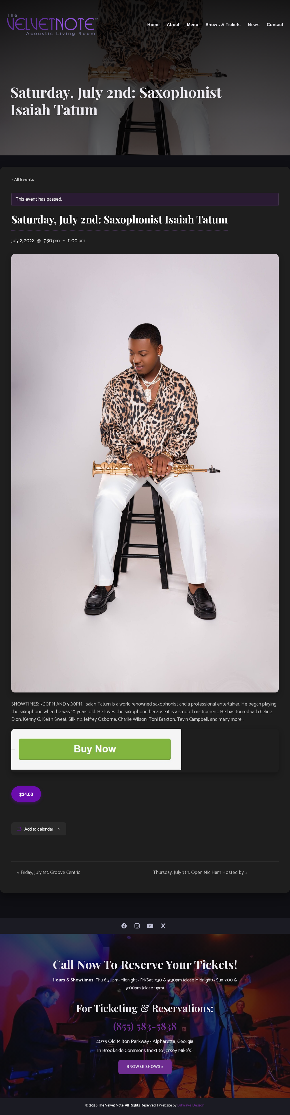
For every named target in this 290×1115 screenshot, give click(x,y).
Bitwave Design (190, 1105)
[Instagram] (138, 925)
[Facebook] (125, 925)
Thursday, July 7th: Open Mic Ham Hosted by (200, 873)
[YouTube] (151, 925)
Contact (275, 24)
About (173, 24)
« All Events (22, 179)
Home (153, 24)
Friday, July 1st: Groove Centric (48, 873)
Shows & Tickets (223, 24)
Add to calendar (38, 829)
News (253, 24)
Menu (193, 24)
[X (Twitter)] (164, 925)
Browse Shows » (145, 1066)
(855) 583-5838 (145, 1025)
